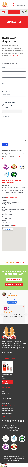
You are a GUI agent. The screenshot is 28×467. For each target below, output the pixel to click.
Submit (5, 144)
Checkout (5, 401)
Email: (4, 197)
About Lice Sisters (7, 413)
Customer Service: (7, 225)
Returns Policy (6, 403)
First (3, 73)
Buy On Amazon (5, 382)
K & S (9, 307)
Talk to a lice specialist (10, 105)
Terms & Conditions (19, 458)
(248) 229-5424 (17, 225)
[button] (3, 12)
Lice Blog (4, 391)
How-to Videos (6, 396)
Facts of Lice (5, 393)
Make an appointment (10, 102)
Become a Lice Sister (7, 410)
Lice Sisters (10, 293)
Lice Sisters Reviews (7, 408)
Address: (4, 200)
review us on (11, 302)
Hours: (4, 207)
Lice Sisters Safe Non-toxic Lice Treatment (12, 181)
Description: (5, 185)
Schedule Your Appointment (10, 405)
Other (6, 107)
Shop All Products (7, 398)
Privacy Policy (7, 458)
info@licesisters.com (11, 197)
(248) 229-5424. (13, 55)
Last (3, 79)
